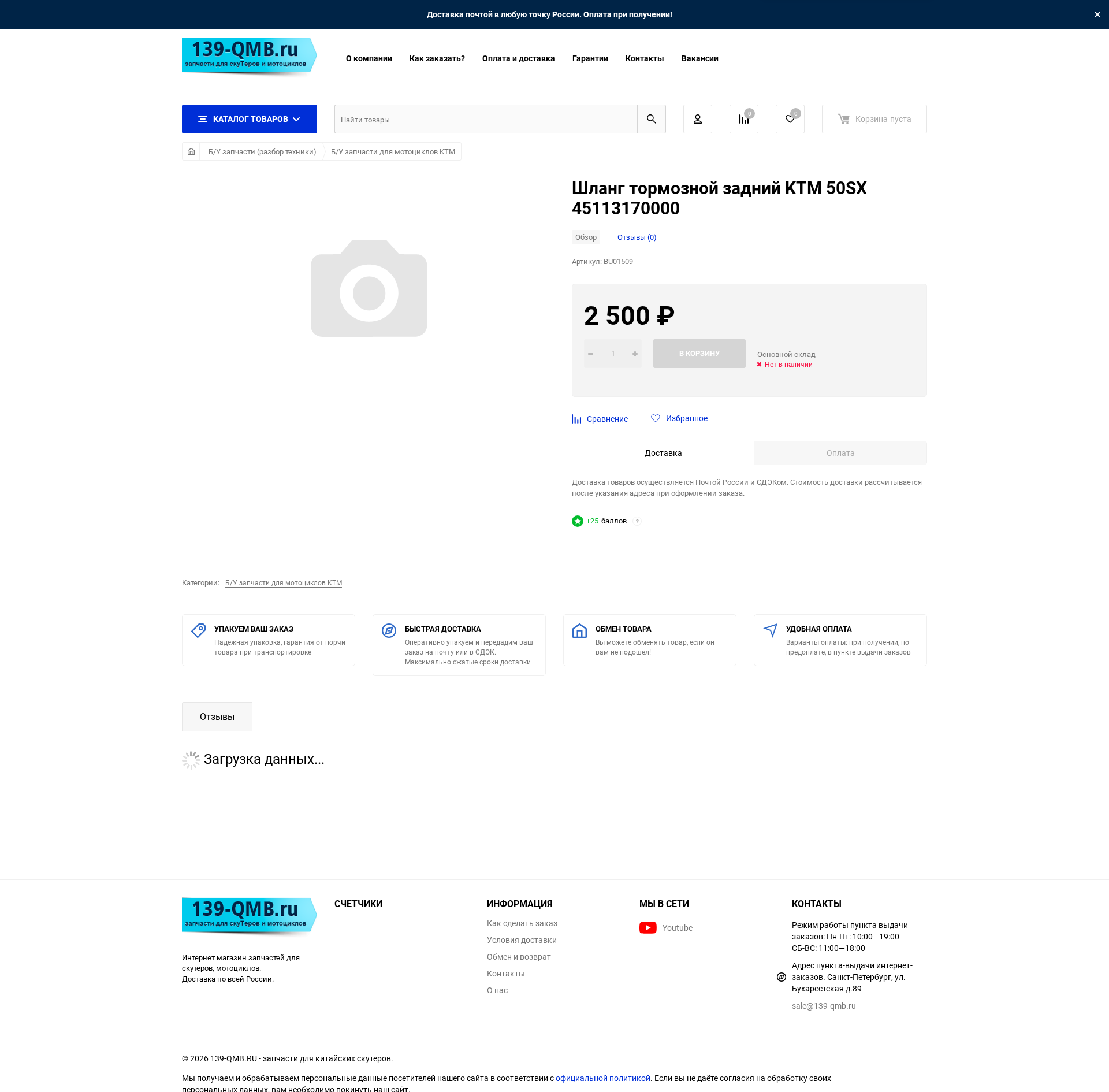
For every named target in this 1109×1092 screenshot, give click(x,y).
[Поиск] (651, 119)
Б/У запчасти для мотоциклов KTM (393, 151)
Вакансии (700, 58)
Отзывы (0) (637, 237)
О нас (497, 990)
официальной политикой (603, 1077)
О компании (369, 58)
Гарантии (590, 58)
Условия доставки (522, 940)
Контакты (645, 58)
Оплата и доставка (518, 58)
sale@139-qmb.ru (824, 1005)
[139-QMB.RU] (249, 919)
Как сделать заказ (522, 923)
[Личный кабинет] (697, 119)
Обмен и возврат (519, 957)
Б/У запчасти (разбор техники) (263, 151)
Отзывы (217, 716)
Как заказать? (437, 58)
